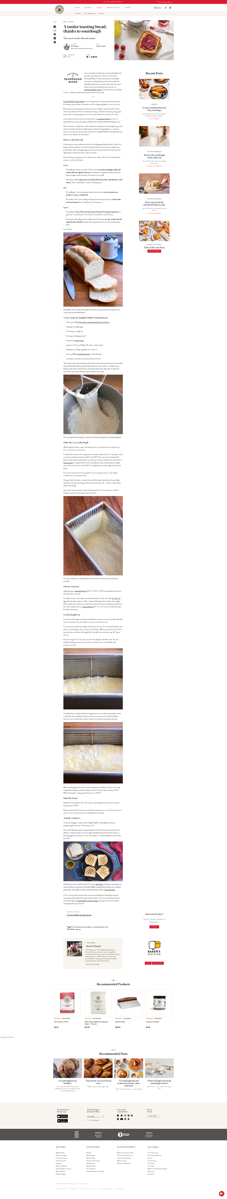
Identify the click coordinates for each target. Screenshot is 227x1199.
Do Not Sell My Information (106, 1189)
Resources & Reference (124, 1163)
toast (106, 927)
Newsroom (151, 1171)
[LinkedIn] (118, 1119)
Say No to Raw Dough (93, 1161)
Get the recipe (154, 251)
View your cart (170, 8)
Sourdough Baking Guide (92, 89)
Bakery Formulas (122, 1161)
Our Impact (151, 1166)
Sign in (166, 8)
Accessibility (73, 1189)
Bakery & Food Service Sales (125, 1153)
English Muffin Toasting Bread (74, 101)
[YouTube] (121, 1119)
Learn (99, 8)
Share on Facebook (87, 57)
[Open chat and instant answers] (221, 1193)
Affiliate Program (61, 1174)
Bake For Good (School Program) (157, 1169)
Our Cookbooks (91, 1169)
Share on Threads (96, 57)
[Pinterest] (132, 1116)
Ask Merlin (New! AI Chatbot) (95, 1171)
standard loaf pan (81, 591)
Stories (101, 13)
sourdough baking (98, 927)
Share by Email (89, 56)
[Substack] (128, 1119)
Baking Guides (90, 1155)
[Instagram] (125, 1116)
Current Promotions (61, 1158)
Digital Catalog (60, 1153)
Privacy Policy (83, 1189)
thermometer (68, 462)
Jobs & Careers (152, 1161)
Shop (77, 8)
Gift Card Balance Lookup (63, 1169)
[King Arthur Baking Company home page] (59, 10)
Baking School (113, 8)
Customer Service (61, 1161)
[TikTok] (122, 1116)
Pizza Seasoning (110, 889)
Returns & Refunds (61, 1166)
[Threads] (128, 1116)
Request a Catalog (61, 1155)
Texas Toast (99, 884)
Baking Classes (90, 1163)
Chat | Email (158, 963)
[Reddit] (125, 1119)
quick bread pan (88, 606)
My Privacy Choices (120, 1189)
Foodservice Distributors (124, 1158)
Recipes (88, 8)
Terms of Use (93, 1189)
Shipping (58, 1163)
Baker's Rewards (168, 2)
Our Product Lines (153, 1153)
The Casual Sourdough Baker (82, 927)
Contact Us (151, 1174)
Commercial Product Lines (124, 1155)
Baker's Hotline (90, 1158)
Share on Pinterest (91, 57)
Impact (128, 8)
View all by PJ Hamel (92, 964)
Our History (151, 1163)
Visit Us (161, 2)
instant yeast (79, 340)
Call (148, 963)
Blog (65, 22)
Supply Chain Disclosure (61, 1189)
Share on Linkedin (94, 57)
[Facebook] (118, 1116)
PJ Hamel (75, 46)
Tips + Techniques (89, 13)
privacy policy (95, 1120)
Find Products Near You (155, 1155)
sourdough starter (103, 119)
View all (154, 927)
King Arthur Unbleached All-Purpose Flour (94, 322)
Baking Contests (91, 1166)
